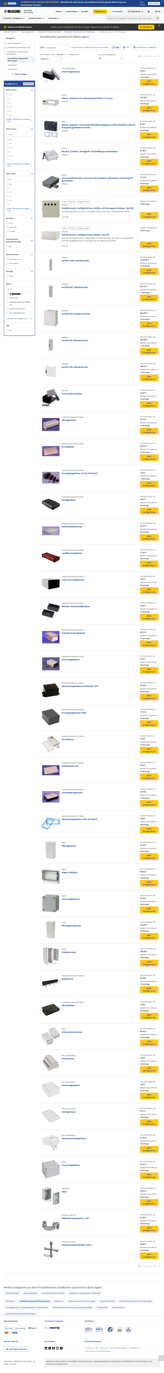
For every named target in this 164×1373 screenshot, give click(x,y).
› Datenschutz (103, 1348)
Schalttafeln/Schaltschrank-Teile (49, 32)
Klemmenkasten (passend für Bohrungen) (21, 1314)
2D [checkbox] (10, 330)
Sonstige (12, 231)
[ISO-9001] (89, 1329)
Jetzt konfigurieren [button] (149, 82)
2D (67, 217)
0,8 (10, 139)
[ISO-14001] (99, 1329)
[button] (154, 3)
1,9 (10, 148)
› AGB (96, 1348)
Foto (127, 47)
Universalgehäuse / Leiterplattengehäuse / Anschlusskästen (27, 1307)
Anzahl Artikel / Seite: (47, 54)
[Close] (159, 25)
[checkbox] (19, 94)
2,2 (10, 156)
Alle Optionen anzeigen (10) (16, 318)
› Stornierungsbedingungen (118, 1348)
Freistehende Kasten (107, 1301)
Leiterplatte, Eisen (15, 259)
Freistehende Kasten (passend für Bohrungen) (135, 1301)
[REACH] (128, 1329)
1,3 (10, 192)
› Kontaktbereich (133, 1348)
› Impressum (89, 1348)
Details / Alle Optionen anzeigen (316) (18, 209)
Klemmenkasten (118, 1307)
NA (10, 247)
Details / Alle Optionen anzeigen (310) (18, 165)
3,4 (10, 107)
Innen (11, 276)
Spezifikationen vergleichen (146, 47)
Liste (117, 47)
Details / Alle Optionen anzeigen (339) (18, 120)
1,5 (10, 95)
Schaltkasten (12, 65)
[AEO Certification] (110, 1329)
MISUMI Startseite (10, 32)
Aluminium (13, 227)
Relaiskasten (12, 69)
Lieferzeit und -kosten (92, 47)
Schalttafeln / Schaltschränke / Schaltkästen (79, 32)
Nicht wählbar (14, 263)
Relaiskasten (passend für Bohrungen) (81, 1301)
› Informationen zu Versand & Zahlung (97, 1351)
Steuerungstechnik (27, 32)
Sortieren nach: (73, 54)
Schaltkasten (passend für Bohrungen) (18, 59)
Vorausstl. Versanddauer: (107, 54)
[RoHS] (120, 1329)
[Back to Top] (161, 1358)
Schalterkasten (102, 1307)
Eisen (11, 223)
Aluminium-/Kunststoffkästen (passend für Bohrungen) (72, 1307)
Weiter (158, 56)
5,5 (10, 115)
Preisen (106, 47)
